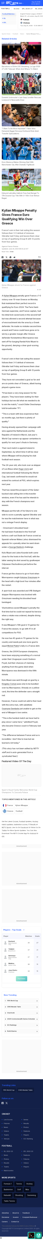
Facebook (24, 827)
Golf (19, 1189)
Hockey (29, 1184)
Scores (16, 9)
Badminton (8, 1189)
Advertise (5, 1213)
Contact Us (15, 1222)
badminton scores (20, 824)
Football (5, 8)
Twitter (4, 830)
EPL (5, 22)
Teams (6, 1135)
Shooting (19, 1195)
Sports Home (6, 34)
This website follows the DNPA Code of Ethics (18, 1226)
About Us (15, 1213)
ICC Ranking (28, 1139)
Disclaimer (5, 1217)
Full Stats (21, 979)
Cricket (15, 821)
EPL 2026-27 (27, 9)
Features (27, 1131)
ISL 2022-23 (8, 1151)
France (10, 805)
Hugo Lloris (24, 469)
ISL (5, 18)
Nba (27, 1189)
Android (33, 833)
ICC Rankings (11, 1025)
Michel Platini (13, 646)
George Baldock (16, 547)
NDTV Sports (6, 827)
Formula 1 (8, 1184)
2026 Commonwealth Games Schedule (21, 1019)
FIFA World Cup (12, 1001)
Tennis (19, 1184)
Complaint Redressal (29, 1217)
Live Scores (8, 1120)
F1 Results (32, 824)
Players (26, 1135)
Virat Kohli (10, 1013)
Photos (26, 1127)
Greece (10, 811)
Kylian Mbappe (10, 295)
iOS (3, 836)
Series (26, 1120)
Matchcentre (8, 1170)
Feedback (26, 1213)
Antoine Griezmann (28, 577)
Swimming (31, 1195)
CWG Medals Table (14, 1007)
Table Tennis (9, 1201)
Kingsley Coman (9, 684)
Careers (5, 1222)
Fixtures (7, 1123)
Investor (16, 1217)
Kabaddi (7, 1195)
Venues (6, 1139)
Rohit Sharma (11, 1031)
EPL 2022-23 (28, 1151)
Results (26, 1123)
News (22, 34)
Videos (6, 1131)
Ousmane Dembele (10, 708)
